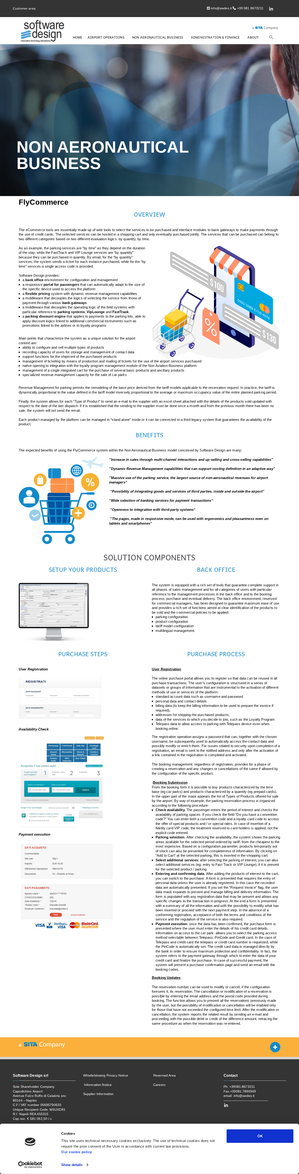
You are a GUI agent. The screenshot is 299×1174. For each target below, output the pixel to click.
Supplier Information (98, 1094)
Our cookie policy (76, 1152)
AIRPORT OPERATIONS (106, 37)
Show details (71, 1165)
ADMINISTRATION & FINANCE (215, 37)
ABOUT (253, 37)
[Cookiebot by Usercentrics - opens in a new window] (30, 1164)
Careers (159, 1085)
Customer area (24, 8)
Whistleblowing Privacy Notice (105, 1075)
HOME (77, 37)
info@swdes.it (243, 1096)
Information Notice (97, 1085)
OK (260, 1136)
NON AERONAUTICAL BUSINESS (157, 37)
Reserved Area (164, 1075)
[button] (271, 37)
